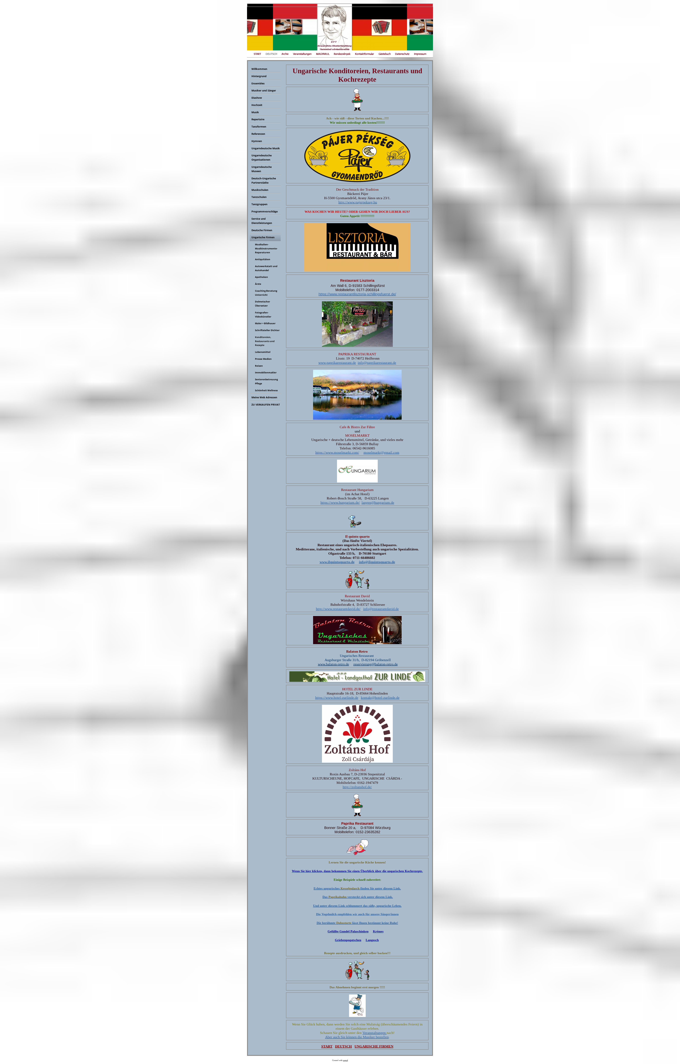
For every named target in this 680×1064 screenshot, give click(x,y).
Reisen (259, 365)
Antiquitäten (262, 259)
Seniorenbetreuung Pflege (266, 381)
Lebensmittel (262, 352)
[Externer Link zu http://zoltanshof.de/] (357, 761)
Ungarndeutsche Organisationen (261, 157)
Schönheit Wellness (266, 390)
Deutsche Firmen (261, 230)
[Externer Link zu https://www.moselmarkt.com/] (357, 418)
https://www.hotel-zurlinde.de (336, 697)
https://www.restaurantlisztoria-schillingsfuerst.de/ (357, 294)
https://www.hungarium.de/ (340, 502)
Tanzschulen (259, 197)
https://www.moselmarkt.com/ (337, 452)
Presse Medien (263, 358)
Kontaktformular (364, 54)
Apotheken (261, 277)
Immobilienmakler (266, 372)
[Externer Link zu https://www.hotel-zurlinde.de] (357, 681)
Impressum (420, 54)
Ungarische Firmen (262, 237)
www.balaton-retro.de (333, 664)
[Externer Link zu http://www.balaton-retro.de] (357, 643)
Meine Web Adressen (264, 397)
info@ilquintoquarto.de (377, 562)
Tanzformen (258, 126)
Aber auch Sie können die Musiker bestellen (357, 1037)
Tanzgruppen (259, 204)
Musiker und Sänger (263, 90)
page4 (345, 1060)
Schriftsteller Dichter (267, 330)
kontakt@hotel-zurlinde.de (380, 697)
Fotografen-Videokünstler (263, 314)
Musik (255, 112)
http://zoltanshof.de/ (357, 787)
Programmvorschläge (264, 211)
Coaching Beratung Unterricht (266, 292)
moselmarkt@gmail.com (381, 452)
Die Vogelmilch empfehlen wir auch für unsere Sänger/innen (357, 914)
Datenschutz (402, 54)
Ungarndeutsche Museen (261, 169)
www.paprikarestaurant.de (337, 363)
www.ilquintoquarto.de (337, 562)
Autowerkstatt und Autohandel (266, 268)
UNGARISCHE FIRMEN (374, 1046)
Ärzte (258, 283)
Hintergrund (259, 76)
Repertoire (257, 119)
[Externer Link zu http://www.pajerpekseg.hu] (357, 181)
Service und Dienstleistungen (261, 221)
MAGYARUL (322, 54)
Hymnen (256, 141)
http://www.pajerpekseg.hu (357, 202)
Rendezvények (342, 54)
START (257, 54)
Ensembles (258, 83)
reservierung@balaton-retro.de (375, 664)
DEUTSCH (271, 54)
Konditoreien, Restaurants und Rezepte (264, 341)
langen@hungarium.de (378, 502)
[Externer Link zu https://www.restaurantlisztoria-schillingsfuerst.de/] (357, 270)
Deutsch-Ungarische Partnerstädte (263, 180)
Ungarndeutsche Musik (265, 148)
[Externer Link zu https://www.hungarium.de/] (357, 481)
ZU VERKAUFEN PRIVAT (265, 404)
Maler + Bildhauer (265, 323)
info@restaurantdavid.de (381, 609)
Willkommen (259, 69)
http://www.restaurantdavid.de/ (338, 609)
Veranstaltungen (302, 54)
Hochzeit (256, 105)
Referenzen (258, 133)
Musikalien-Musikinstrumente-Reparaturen (266, 248)
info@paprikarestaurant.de (377, 363)
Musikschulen (259, 190)
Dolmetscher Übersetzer (262, 303)
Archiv (285, 54)
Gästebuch (385, 54)
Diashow (256, 97)
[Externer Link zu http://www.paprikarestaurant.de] (357, 346)
